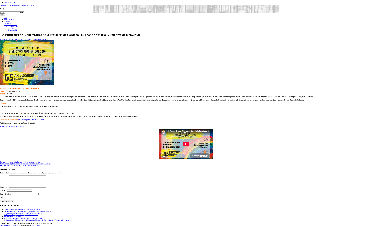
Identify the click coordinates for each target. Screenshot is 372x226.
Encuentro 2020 (13, 26)
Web (1, 197)
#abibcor (2, 126)
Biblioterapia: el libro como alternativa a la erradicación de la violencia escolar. (28, 211)
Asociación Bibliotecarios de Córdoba (36, 39)
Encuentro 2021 (13, 28)
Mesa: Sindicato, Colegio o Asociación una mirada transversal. (19, 165)
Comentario (4, 187)
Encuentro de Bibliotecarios (8, 162)
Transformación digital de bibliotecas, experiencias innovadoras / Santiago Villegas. (25, 164)
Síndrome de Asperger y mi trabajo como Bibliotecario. (21, 215)
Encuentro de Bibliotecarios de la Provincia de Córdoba (17, 5)
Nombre (3, 190)
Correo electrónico (6, 194)
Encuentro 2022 (13, 30)
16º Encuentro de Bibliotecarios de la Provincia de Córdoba (22, 209)
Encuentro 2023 (9, 19)
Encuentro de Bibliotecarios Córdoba (28, 162)
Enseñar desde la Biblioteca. (12, 216)
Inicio (5, 18)
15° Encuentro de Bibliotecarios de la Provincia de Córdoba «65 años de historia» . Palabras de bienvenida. (36, 220)
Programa (7, 21)
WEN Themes (36, 225)
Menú (2, 14)
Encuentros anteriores (10, 25)
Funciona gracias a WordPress (9, 225)
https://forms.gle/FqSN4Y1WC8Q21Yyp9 (31, 120)
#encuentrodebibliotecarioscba (15, 126)
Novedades (7, 23)
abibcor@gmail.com (10, 2)
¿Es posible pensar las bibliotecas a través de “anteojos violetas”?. (24, 213)
